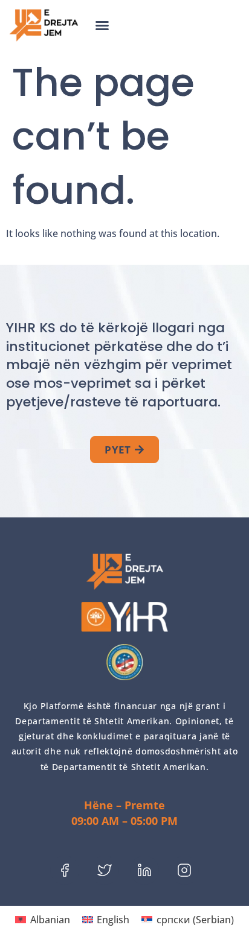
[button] (102, 25)
